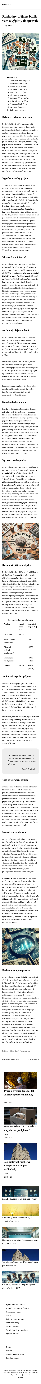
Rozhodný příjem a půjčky (19, 98)
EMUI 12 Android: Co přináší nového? (19, 1199)
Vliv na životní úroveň (18, 86)
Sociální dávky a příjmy (18, 92)
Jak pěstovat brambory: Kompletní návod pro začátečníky (17, 1165)
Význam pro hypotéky (18, 95)
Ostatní (36, 1059)
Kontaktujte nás (25, 1051)
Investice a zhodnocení (18, 107)
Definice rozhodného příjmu (20, 80)
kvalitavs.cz (6, 4)
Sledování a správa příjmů (19, 101)
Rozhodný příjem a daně (18, 89)
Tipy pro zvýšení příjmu (18, 104)
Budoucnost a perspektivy (19, 110)
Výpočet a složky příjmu (18, 83)
